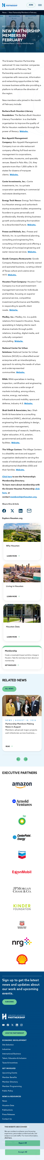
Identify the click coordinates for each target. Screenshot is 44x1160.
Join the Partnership (14, 1033)
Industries (6, 1049)
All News (9, 689)
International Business (11, 1054)
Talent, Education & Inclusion (14, 1058)
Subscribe (9, 1002)
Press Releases (8, 1114)
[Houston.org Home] (9, 5)
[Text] (3, 1025)
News (4, 12)
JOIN (31, 5)
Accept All (22, 1152)
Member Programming (12, 1086)
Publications (7, 1110)
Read (22, 723)
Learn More (22, 541)
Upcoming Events (9, 1073)
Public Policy (7, 1091)
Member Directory (10, 1082)
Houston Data (8, 1106)
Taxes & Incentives (10, 1063)
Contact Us (7, 1119)
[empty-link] (4, 511)
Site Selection (8, 1045)
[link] (40, 5)
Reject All (23, 1143)
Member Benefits (9, 1077)
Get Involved (7, 648)
